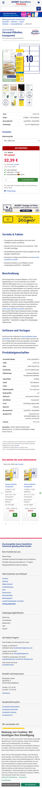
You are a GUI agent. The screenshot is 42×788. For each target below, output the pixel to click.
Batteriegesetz (7, 598)
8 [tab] (29, 524)
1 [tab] (6, 524)
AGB (3, 590)
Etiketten (14, 22)
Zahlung (5, 581)
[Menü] (3, 3)
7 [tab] (26, 524)
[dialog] (21, 758)
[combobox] (18, 9)
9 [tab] (33, 524)
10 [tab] (36, 524)
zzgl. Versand (15, 164)
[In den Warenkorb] (15, 515)
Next (40, 493)
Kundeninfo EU (7, 715)
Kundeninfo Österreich (10, 709)
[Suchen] (38, 9)
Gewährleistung (7, 587)
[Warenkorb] (38, 3)
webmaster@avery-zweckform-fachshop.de (17, 659)
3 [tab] (13, 524)
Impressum (6, 693)
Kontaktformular (8, 665)
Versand (5, 578)
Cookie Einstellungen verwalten (13, 601)
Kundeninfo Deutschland (10, 707)
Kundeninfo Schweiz (9, 712)
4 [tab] (16, 524)
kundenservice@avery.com (23, 648)
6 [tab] (23, 524)
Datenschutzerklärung (9, 777)
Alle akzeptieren (30, 785)
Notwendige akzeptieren (10, 785)
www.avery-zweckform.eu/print (13, 309)
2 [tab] (9, 524)
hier (18, 445)
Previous (2, 493)
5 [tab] (19, 524)
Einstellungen (6, 780)
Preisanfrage (11, 191)
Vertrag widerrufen (9, 604)
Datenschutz (6, 593)
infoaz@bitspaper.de (21, 653)
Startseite (5, 22)
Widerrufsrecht (7, 584)
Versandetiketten (17, 24)
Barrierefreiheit (7, 595)
